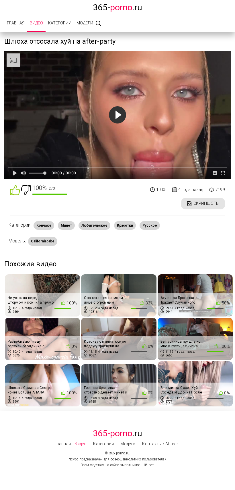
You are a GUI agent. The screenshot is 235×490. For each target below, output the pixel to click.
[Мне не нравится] (26, 189)
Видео (36, 23)
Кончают (43, 225)
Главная (16, 23)
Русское (149, 225)
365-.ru (117, 7)
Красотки (125, 225)
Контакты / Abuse (159, 443)
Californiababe (42, 241)
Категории (59, 23)
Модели (85, 23)
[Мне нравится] (15, 189)
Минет (66, 225)
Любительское (94, 225)
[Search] (98, 24)
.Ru (117, 433)
